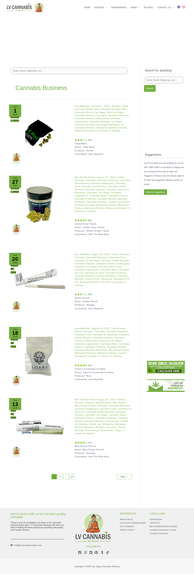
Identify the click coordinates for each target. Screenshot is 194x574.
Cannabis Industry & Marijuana (92, 118)
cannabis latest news (110, 266)
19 (72, 476)
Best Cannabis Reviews (108, 109)
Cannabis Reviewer (105, 276)
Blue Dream (119, 402)
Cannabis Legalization (87, 269)
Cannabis (101, 115)
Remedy (79, 430)
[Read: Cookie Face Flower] (39, 206)
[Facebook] (178, 6)
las (99, 424)
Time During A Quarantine (99, 430)
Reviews (116, 106)
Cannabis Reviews (100, 121)
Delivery (83, 424)
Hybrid (78, 331)
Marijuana (107, 279)
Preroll (121, 427)
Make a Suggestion (155, 192)
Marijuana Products (85, 353)
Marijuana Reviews (116, 208)
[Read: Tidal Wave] (39, 135)
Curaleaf (79, 205)
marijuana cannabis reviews (111, 127)
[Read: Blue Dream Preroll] (39, 428)
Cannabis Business (118, 115)
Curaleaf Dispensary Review (101, 205)
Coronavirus (112, 421)
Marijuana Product (85, 130)
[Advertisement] (97, 36)
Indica (121, 177)
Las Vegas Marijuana (107, 124)
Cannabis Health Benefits (115, 260)
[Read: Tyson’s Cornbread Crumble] (39, 357)
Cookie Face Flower (119, 202)
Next (124, 476)
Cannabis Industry (95, 189)
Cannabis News (98, 195)
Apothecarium (103, 402)
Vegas (118, 430)
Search (149, 88)
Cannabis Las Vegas (98, 192)
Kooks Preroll (92, 279)
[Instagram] (183, 6)
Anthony (90, 402)
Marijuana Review (94, 208)
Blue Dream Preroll (85, 405)
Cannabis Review (106, 199)
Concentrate (118, 328)
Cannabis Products (85, 199)
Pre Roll (105, 282)
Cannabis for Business (94, 186)
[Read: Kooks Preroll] (39, 283)
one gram (111, 427)
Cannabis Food (117, 257)
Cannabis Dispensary (102, 183)
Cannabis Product (118, 195)
